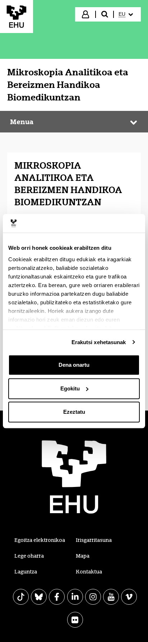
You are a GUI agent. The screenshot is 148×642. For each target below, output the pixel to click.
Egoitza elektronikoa (39, 540)
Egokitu (70, 388)
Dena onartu (74, 365)
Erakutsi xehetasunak (98, 342)
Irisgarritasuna (94, 540)
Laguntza (25, 572)
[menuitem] (127, 14)
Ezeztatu (74, 412)
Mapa (82, 556)
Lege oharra (29, 556)
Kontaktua (89, 572)
